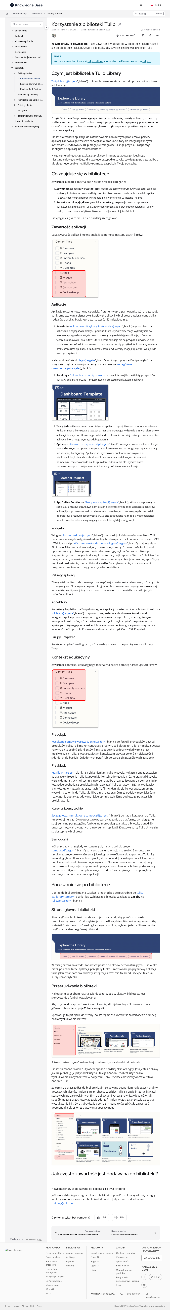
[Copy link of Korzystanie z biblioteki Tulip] (119, 24)
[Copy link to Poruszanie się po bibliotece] (115, 885)
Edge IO (95, 1257)
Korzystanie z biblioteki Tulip (31, 78)
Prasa (39, 1306)
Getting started (54, 13)
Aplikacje (70, 1257)
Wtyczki (50, 1289)
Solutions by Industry (28, 94)
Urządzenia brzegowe (102, 1253)
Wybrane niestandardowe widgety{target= (100, 543)
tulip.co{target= (61, 900)
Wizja (48, 1293)
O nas (7, 1306)
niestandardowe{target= (77, 535)
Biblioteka (37, 13)
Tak (105, 1217)
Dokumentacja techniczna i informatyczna (29, 57)
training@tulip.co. (62, 1203)
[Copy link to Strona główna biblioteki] (100, 910)
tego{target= (87, 360)
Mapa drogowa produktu (123, 1272)
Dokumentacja (20, 13)
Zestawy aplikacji (74, 1253)
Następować (127, 35)
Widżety (70, 1265)
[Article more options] (157, 35)
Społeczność (122, 1261)
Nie (122, 1217)
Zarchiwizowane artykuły (30, 116)
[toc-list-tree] (142, 35)
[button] (149, 13)
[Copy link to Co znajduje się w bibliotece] (114, 174)
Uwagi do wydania (24, 121)
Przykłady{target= (62, 772)
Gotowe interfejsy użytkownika (87, 375)
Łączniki (70, 1261)
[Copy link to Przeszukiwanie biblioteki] (101, 986)
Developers (20, 52)
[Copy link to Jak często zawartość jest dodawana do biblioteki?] (56, 1181)
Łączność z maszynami (51, 1271)
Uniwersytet (122, 1257)
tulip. (140, 893)
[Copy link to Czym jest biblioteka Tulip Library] (126, 73)
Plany (93, 1270)
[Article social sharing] (150, 35)
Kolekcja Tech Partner (30, 89)
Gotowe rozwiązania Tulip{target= (89, 444)
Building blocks (25, 105)
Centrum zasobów (125, 1253)
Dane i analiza (53, 1257)
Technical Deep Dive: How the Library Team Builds (30, 100)
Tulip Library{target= (64, 81)
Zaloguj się (152, 1257)
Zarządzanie (21, 46)
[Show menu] (140, 5)
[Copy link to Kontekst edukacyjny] (95, 657)
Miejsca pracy (53, 1285)
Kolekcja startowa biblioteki (31, 84)
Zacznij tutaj (21, 30)
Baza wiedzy (122, 1265)
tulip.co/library (96, 61)
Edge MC (95, 1261)
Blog (118, 1285)
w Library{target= (62, 613)
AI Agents (22, 110)
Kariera (16, 1306)
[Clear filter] (40, 24)
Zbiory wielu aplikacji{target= (101, 502)
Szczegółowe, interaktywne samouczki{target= (80, 815)
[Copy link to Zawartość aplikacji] (91, 227)
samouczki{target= (63, 850)
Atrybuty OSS (28, 1306)
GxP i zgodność (54, 1281)
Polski (158, 5)
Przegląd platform (55, 1253)
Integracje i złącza (55, 1276)
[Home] (26, 5)
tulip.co (146, 61)
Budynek (19, 36)
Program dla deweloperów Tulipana (127, 1279)
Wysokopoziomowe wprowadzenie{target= (78, 741)
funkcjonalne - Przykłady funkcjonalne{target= (95, 326)
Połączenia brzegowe (51, 1263)
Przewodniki (21, 62)
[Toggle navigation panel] (46, 27)
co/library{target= (62, 897)
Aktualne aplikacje (24, 41)
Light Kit (95, 1265)
